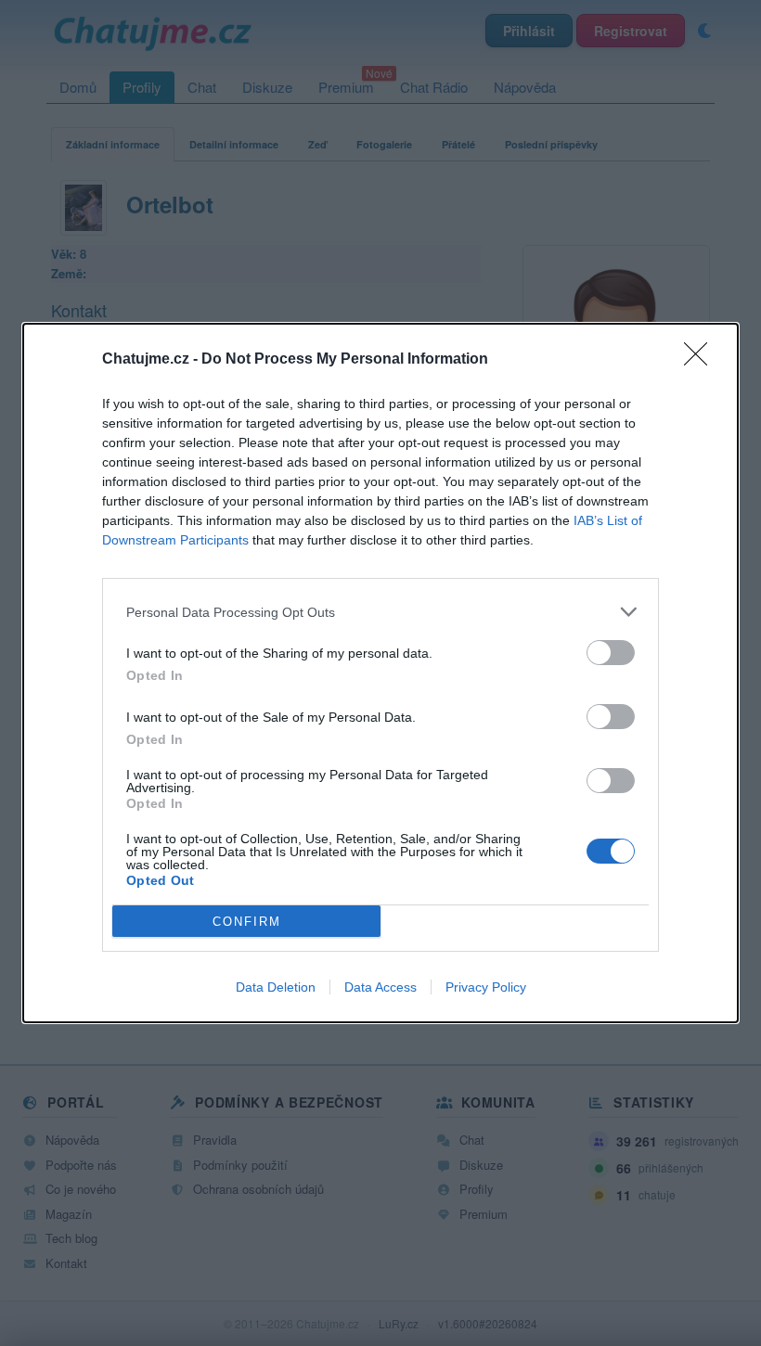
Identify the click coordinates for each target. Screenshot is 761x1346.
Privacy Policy (485, 987)
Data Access (380, 987)
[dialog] (380, 673)
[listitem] (380, 612)
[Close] (701, 360)
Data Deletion (276, 987)
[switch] (611, 652)
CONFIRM (247, 922)
